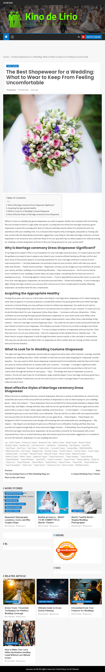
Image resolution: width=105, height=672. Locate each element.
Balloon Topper (58, 442)
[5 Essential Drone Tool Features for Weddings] (86, 591)
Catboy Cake (44, 448)
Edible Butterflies (86, 448)
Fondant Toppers (65, 451)
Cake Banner (51, 445)
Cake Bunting (62, 445)
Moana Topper (65, 454)
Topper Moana (51, 462)
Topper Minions (38, 462)
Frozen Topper (93, 451)
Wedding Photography (15, 504)
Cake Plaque (10, 448)
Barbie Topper (71, 442)
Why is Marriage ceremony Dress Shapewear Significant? (31, 205)
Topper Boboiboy (27, 459)
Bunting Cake (25, 445)
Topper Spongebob (13, 465)
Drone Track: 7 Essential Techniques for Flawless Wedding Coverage (17, 611)
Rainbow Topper (12, 457)
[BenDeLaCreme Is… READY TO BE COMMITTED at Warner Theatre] (53, 502)
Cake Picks (86, 445)
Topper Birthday (86, 457)
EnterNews (61, 669)
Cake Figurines (74, 445)
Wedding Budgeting (14, 493)
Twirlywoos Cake (53, 465)
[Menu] (12, 37)
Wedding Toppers (82, 465)
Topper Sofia (77, 462)
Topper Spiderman (91, 462)
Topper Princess (64, 462)
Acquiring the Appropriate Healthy (22, 208)
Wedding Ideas (11, 500)
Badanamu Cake (45, 442)
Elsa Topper (26, 451)
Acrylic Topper (14, 442)
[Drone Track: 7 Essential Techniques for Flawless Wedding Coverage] (19, 591)
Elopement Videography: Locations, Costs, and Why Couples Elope (17, 520)
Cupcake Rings (72, 448)
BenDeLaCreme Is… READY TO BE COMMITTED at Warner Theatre (51, 520)
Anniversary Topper (29, 442)
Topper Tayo (27, 465)
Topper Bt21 (40, 459)
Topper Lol (95, 459)
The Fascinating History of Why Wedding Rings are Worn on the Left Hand (27, 473)
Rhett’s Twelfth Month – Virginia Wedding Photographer (83, 520)
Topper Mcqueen (23, 462)
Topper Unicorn (39, 465)
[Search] (78, 36)
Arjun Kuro (12, 90)
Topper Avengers (72, 457)
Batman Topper (85, 442)
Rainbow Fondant (79, 454)
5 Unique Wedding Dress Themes (85, 472)
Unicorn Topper (68, 465)
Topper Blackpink (12, 459)
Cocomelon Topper (57, 448)
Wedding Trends (12, 511)
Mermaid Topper (36, 454)
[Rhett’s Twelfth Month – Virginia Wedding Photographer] (86, 502)
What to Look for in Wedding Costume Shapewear (28, 211)
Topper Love (10, 462)
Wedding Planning (13, 507)
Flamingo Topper (51, 451)
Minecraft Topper (50, 454)
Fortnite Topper (80, 451)
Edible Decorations (13, 451)
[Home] (6, 37)
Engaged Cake (37, 451)
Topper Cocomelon (54, 459)
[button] (12, 37)
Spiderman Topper (40, 457)
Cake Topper (12, 66)
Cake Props (21, 448)
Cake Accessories (37, 445)
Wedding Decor (12, 497)
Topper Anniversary (56, 457)
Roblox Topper (25, 457)
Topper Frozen (69, 459)
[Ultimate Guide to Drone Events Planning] (53, 591)
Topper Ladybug (83, 459)
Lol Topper (24, 454)
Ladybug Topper (12, 454)
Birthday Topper (12, 445)
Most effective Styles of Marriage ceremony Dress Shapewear (33, 214)
